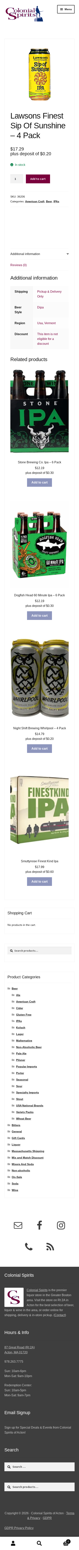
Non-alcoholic (21, 1170)
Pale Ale (21, 1053)
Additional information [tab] (25, 254)
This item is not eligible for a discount (47, 338)
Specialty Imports (27, 1092)
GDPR (47, 1518)
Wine (15, 1190)
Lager (20, 1034)
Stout (19, 1099)
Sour (19, 1086)
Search (39, 1543)
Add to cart (38, 179)
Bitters (16, 1125)
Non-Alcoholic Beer (29, 1047)
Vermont (50, 323)
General (17, 1131)
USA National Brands (29, 1105)
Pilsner (20, 1060)
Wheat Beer (23, 1118)
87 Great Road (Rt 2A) (19, 1347)
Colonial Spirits (37, 1290)
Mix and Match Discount (28, 1157)
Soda (15, 1183)
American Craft (34, 201)
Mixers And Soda (23, 1164)
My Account (13, 1543)
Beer (49, 201)
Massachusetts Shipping (28, 1151)
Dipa (40, 307)
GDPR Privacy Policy (19, 1528)
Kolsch (20, 1027)
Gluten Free (23, 1014)
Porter (20, 1073)
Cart (61, 1540)
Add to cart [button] (39, 482)
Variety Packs (25, 1112)
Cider (19, 1008)
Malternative (24, 1040)
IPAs (56, 201)
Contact (59, 1315)
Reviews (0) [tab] (18, 265)
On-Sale (17, 1177)
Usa (40, 323)
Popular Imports (26, 1066)
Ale (18, 995)
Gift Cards (18, 1138)
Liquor (16, 1144)
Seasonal (22, 1079)
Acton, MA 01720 (16, 1352)
